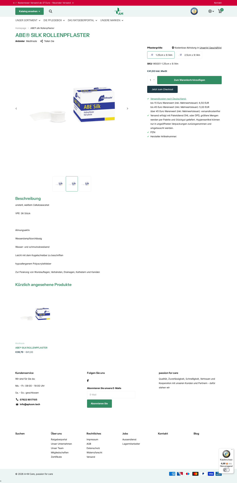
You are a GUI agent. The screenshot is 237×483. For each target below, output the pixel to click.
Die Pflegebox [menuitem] (53, 20)
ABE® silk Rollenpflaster (31, 347)
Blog (196, 433)
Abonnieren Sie (99, 403)
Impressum (92, 439)
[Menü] (232, 450)
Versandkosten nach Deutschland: (168, 98)
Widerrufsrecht (94, 452)
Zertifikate (56, 456)
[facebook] (88, 380)
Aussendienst (129, 439)
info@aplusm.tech (30, 404)
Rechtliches (94, 433)
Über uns (56, 433)
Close (50, 11)
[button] (13, 3)
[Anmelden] (211, 11)
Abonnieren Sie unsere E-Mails (104, 388)
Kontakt (218, 2)
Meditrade (31, 41)
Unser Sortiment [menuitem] (26, 20)
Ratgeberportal (59, 439)
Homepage (20, 28)
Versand (91, 456)
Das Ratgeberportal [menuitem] (81, 20)
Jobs (125, 433)
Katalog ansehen (28, 11)
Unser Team (57, 448)
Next (73, 3)
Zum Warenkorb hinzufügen (189, 80)
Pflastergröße (184, 47)
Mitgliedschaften (60, 452)
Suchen (20, 433)
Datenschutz (93, 448)
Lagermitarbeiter (131, 443)
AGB (89, 443)
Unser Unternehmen (61, 443)
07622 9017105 (28, 399)
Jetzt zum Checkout (162, 89)
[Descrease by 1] (155, 83)
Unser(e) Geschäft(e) (211, 47)
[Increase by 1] (155, 77)
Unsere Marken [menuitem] (110, 20)
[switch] (226, 470)
